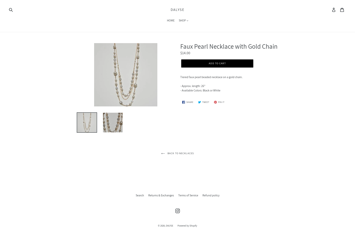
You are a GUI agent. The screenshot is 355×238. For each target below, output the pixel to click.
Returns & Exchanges (161, 195)
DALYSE (177, 9)
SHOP (182, 20)
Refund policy (210, 195)
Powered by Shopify (187, 225)
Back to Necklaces (180, 153)
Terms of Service (188, 195)
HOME (171, 20)
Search (140, 195)
